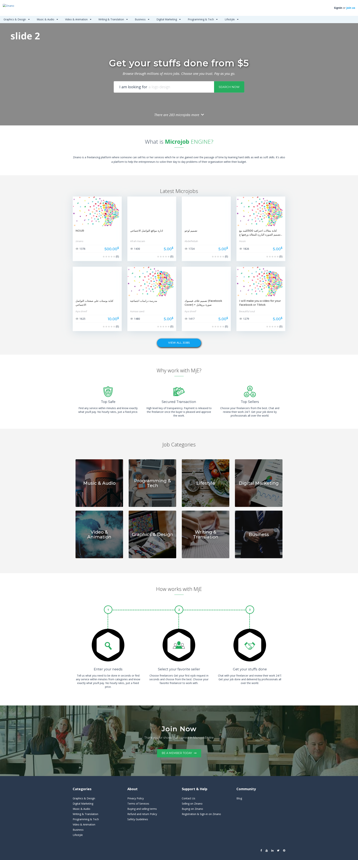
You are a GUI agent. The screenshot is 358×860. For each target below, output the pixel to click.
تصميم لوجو (191, 230)
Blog (239, 798)
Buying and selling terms (142, 809)
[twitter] (278, 850)
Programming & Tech (201, 19)
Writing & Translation (111, 19)
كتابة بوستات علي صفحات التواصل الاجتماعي (94, 302)
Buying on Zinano (192, 809)
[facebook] (261, 850)
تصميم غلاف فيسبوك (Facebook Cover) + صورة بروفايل (203, 302)
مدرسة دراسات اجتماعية (143, 301)
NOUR (80, 230)
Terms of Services (138, 803)
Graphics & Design (15, 19)
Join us (350, 8)
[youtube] (267, 850)
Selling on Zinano (192, 803)
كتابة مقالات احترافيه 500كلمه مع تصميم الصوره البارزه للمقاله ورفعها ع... (260, 232)
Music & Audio (46, 19)
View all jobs (179, 342)
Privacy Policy (135, 798)
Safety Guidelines (137, 819)
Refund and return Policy (142, 814)
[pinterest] (284, 850)
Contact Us (188, 798)
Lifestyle (230, 19)
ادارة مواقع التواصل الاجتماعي (146, 230)
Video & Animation (76, 19)
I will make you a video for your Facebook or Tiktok (260, 302)
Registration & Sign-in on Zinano (201, 814)
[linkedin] (272, 850)
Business (140, 19)
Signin (338, 8)
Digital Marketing (167, 19)
